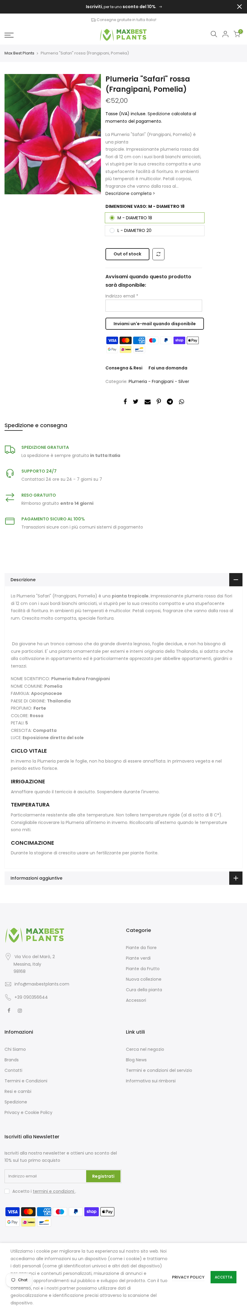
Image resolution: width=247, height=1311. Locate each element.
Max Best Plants (19, 53)
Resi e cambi (18, 1091)
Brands (12, 1060)
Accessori (136, 1000)
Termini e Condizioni (26, 1081)
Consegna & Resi (123, 368)
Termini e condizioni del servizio (159, 1070)
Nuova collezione (143, 979)
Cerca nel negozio (145, 1049)
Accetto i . (44, 1191)
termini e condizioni (54, 1191)
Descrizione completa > (130, 193)
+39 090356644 (31, 997)
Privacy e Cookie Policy (28, 1112)
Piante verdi (138, 958)
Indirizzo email (121, 296)
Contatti (13, 1070)
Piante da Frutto (143, 969)
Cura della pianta (144, 990)
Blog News (136, 1060)
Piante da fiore (141, 948)
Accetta (223, 1277)
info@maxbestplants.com (41, 984)
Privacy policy (188, 1277)
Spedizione (159, 114)
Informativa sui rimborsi (151, 1081)
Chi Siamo (15, 1049)
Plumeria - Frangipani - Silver (159, 381)
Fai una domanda (168, 368)
